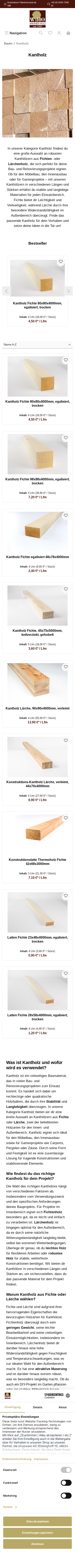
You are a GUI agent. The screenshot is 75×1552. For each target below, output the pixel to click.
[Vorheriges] (6, 291)
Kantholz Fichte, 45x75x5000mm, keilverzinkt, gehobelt (37, 632)
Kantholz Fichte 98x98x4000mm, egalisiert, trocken (37, 481)
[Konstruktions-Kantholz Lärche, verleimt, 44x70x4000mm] (37, 757)
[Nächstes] (68, 291)
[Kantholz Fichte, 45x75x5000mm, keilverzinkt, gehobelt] (37, 605)
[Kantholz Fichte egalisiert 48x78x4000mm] (37, 532)
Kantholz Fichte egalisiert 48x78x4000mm (37, 557)
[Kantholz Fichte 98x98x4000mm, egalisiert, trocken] (37, 454)
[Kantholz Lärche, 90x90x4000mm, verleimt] (37, 683)
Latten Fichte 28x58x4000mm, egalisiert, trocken (37, 1017)
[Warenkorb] (68, 33)
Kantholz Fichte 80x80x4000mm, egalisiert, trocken (37, 305)
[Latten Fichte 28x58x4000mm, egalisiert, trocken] (37, 990)
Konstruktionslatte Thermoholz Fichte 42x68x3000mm (37, 861)
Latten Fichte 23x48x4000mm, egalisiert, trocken (37, 939)
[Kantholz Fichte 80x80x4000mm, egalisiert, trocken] (37, 278)
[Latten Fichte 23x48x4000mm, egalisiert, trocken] (37, 912)
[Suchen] (41, 33)
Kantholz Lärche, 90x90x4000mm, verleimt (37, 708)
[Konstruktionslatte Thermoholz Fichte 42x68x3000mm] (37, 835)
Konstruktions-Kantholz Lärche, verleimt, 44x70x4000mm (37, 784)
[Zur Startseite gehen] (37, 19)
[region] (37, 291)
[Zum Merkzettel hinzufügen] (61, 262)
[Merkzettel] (50, 33)
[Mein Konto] (59, 33)
